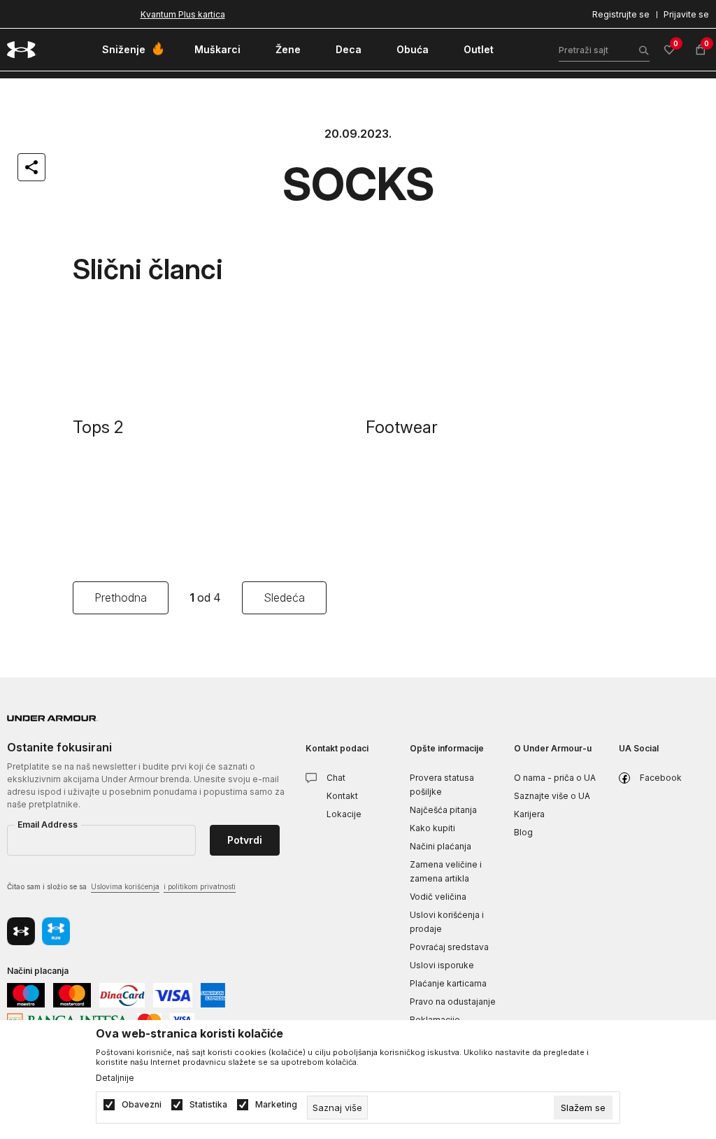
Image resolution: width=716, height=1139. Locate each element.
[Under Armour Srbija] (21, 49)
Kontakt (342, 796)
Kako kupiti (432, 828)
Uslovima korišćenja (125, 886)
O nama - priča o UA (555, 777)
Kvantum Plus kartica (183, 14)
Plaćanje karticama (448, 983)
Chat (336, 777)
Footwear (402, 427)
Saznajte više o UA (552, 796)
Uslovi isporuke (442, 965)
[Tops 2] (212, 353)
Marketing (276, 1105)
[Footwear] (505, 353)
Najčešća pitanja (443, 810)
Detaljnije (115, 1078)
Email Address (47, 824)
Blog (523, 832)
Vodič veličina (438, 896)
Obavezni (142, 1105)
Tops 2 (98, 427)
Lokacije (344, 814)
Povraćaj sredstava (449, 947)
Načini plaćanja (440, 846)
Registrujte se (621, 14)
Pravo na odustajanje (453, 1001)
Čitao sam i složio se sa (121, 886)
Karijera (529, 814)
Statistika (208, 1105)
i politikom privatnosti (200, 886)
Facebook (661, 777)
